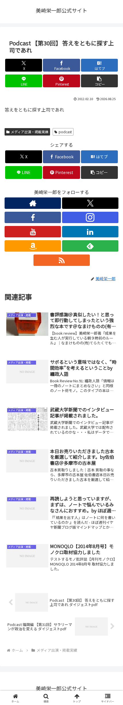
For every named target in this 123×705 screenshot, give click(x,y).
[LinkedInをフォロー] (90, 231)
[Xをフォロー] (90, 203)
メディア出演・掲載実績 (29, 131)
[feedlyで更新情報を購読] (90, 246)
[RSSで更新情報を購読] (61, 260)
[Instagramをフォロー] (90, 217)
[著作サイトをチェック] (33, 203)
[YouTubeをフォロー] (33, 231)
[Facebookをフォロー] (33, 217)
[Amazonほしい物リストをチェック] (33, 246)
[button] (99, 80)
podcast (65, 131)
